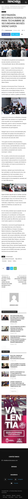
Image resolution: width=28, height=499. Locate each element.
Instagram (20, 479)
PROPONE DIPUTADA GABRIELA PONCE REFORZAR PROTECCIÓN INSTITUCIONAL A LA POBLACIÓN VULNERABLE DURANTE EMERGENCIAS (18, 339)
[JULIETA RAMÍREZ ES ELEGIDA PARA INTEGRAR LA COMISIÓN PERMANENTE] (5, 365)
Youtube (16, 483)
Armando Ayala (9, 256)
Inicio (3, 6)
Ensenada (7, 6)
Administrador (8, 30)
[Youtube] (11, 483)
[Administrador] (3, 30)
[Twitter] (11, 268)
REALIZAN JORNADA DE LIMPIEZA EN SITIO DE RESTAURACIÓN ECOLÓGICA (17, 357)
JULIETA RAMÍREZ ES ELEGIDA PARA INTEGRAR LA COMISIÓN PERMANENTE (17, 365)
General (9, 261)
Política (14, 261)
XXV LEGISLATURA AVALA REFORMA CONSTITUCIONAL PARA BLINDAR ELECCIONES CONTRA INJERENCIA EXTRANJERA (17, 318)
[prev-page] (3, 347)
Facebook (10, 479)
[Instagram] (15, 479)
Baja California (18, 258)
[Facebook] (8, 268)
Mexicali (3, 319)
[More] (22, 34)
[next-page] (5, 347)
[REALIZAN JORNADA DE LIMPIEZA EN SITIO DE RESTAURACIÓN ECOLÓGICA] (5, 357)
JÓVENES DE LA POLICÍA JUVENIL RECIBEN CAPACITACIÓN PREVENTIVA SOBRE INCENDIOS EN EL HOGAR (7, 282)
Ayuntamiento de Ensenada (8, 258)
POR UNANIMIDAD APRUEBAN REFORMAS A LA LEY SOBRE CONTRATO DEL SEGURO (20, 280)
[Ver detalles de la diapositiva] (14, 419)
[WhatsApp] (15, 268)
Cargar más (13, 391)
